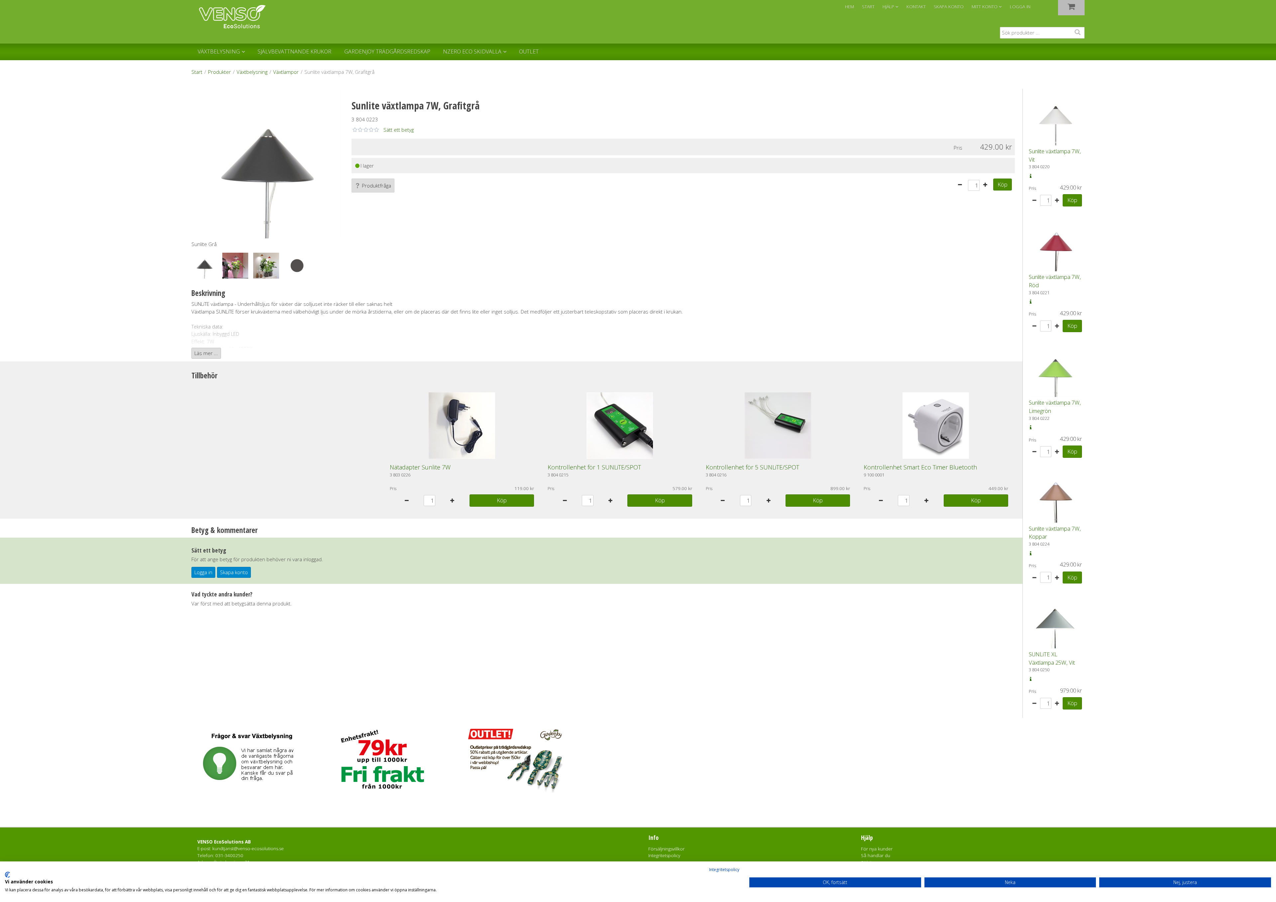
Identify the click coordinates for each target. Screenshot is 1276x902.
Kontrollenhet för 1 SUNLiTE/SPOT (594, 467)
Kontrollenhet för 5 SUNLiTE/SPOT (752, 467)
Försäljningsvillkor (666, 849)
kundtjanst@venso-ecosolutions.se (248, 848)
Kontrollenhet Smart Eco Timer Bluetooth (920, 467)
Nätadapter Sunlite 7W (420, 467)
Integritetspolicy (724, 869)
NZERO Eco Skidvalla (472, 51)
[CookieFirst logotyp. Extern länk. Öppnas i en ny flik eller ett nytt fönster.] (7, 875)
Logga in (1020, 7)
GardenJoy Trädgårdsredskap (387, 51)
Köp (1003, 184)
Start (196, 71)
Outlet (529, 51)
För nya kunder (877, 849)
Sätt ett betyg (398, 129)
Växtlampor (286, 71)
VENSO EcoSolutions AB (224, 842)
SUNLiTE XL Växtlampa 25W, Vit (1052, 658)
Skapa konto (234, 572)
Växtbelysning (219, 51)
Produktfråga (376, 185)
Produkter (219, 71)
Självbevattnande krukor (294, 51)
